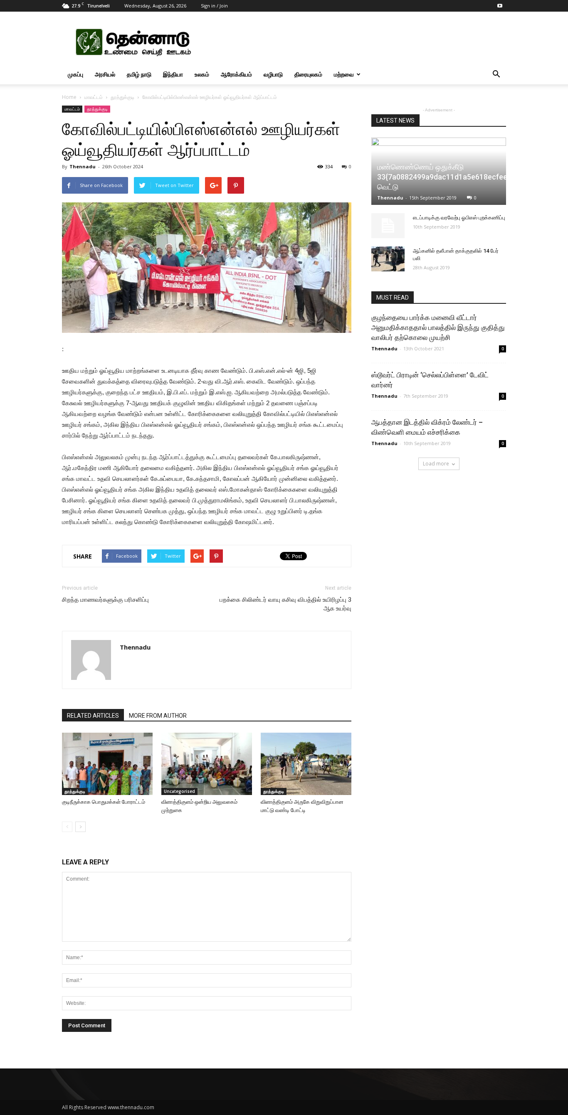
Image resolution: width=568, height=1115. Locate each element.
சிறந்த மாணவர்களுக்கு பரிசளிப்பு (105, 599)
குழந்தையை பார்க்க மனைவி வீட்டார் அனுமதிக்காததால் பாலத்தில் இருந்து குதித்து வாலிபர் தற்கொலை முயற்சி (438, 327)
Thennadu (82, 166)
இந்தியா (173, 74)
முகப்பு (75, 74)
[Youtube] (500, 6)
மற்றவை (344, 74)
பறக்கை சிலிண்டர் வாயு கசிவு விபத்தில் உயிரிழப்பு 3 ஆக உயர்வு (285, 604)
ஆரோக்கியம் (236, 74)
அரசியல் (105, 74)
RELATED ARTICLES (93, 715)
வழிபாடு (273, 74)
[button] (496, 74)
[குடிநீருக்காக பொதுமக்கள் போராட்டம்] (107, 764)
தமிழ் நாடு (139, 74)
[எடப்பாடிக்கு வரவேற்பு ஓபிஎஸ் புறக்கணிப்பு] (388, 225)
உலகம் (202, 74)
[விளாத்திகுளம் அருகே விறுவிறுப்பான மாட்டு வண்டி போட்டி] (306, 764)
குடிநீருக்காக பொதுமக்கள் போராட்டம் (103, 802)
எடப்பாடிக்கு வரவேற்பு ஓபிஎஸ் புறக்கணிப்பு (459, 217)
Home (69, 97)
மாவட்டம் (93, 97)
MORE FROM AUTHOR (158, 715)
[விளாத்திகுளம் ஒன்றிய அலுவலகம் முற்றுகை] (206, 764)
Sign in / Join (214, 5)
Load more (436, 463)
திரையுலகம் (308, 74)
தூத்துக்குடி (122, 97)
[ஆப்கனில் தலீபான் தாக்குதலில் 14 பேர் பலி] (388, 258)
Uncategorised (179, 791)
